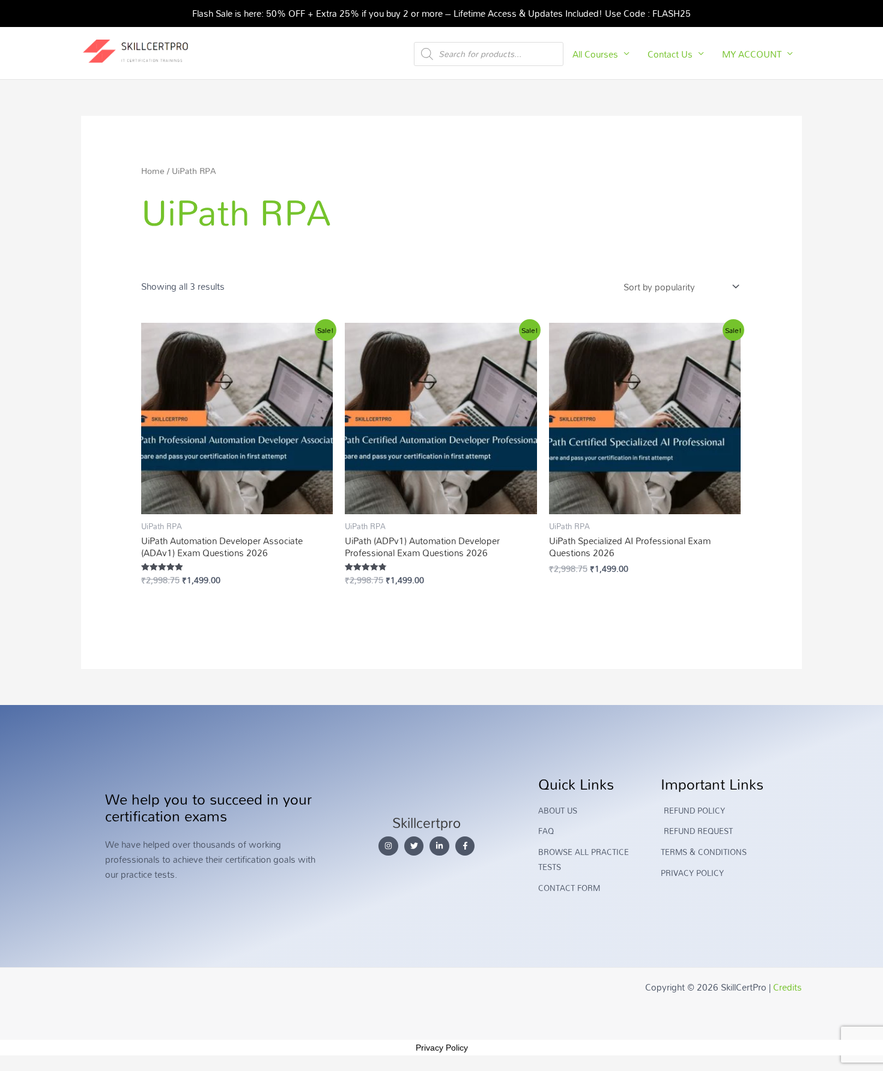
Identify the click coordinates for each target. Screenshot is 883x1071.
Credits (787, 987)
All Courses (595, 54)
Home (153, 171)
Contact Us (670, 54)
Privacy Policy (442, 1047)
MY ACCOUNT (751, 54)
